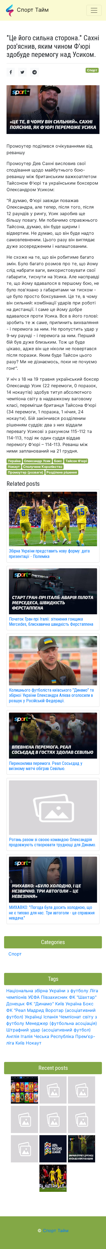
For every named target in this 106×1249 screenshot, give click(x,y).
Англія (12, 1036)
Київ (19, 1043)
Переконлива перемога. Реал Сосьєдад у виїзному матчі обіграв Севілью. (45, 766)
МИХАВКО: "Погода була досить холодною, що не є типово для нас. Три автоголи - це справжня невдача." (52, 912)
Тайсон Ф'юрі (76, 461)
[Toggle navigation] (94, 10)
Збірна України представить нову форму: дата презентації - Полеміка (49, 553)
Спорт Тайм (32, 10)
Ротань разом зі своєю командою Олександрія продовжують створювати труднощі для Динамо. (52, 842)
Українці (33, 1016)
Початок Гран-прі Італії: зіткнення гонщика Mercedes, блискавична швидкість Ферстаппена (51, 621)
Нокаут (14, 467)
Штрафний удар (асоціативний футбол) (48, 1030)
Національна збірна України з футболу (47, 990)
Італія (27, 1036)
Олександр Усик (37, 461)
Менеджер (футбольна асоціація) (61, 1023)
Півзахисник (54, 997)
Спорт (92, 70)
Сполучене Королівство (42, 467)
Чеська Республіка (54, 1036)
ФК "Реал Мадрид (25, 1010)
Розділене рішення (61, 472)
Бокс (58, 461)
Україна (14, 461)
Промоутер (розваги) (25, 472)
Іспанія (50, 1016)
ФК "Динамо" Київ (45, 1003)
